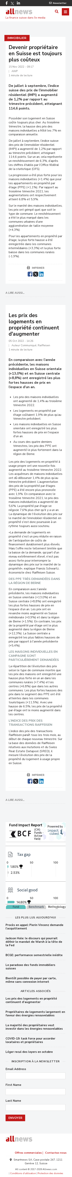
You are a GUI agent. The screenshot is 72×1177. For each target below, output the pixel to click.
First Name (13, 1085)
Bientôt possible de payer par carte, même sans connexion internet (31, 980)
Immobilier (16, 38)
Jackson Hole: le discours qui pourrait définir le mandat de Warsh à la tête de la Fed (34, 942)
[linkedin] (41, 274)
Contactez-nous (55, 1153)
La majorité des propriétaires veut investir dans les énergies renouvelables (34, 1026)
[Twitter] (12, 3)
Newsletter (59, 3)
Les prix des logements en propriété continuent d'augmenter (31, 1000)
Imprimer (38, 268)
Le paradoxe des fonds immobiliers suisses (30, 966)
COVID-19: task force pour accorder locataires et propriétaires (30, 1040)
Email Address (16, 1069)
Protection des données (50, 1173)
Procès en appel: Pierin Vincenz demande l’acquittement (34, 926)
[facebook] (30, 274)
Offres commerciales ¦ (29, 1153)
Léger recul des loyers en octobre (29, 1052)
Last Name (13, 1101)
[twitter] (35, 274)
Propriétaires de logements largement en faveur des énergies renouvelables (35, 1013)
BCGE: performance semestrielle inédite (34, 955)
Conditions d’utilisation (23, 1173)
